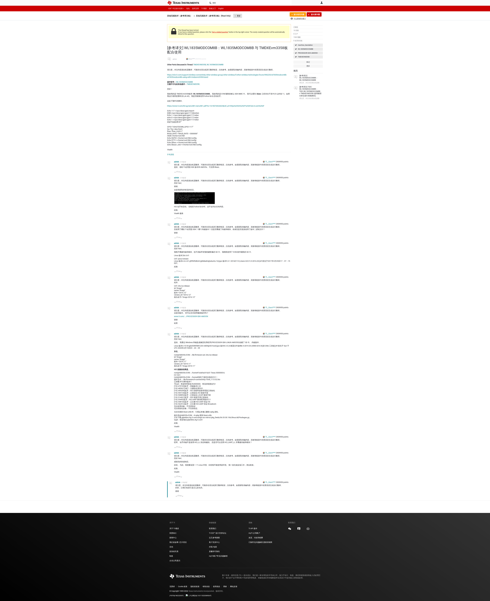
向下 (181, 172)
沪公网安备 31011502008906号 (200, 596)
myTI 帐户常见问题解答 (218, 556)
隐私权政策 (195, 586)
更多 (239, 16)
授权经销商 (267, 542)
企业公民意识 (174, 561)
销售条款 (206, 586)
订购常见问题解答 (256, 542)
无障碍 (172, 586)
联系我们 (212, 528)
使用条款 (216, 586)
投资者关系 (173, 551)
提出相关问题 (299, 14)
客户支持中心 (214, 542)
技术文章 (195, 8)
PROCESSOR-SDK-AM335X (308, 53)
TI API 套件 (253, 528)
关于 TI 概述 (174, 528)
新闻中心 (173, 538)
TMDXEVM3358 (303, 57)
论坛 (188, 8)
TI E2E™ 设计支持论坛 (217, 533)
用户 (321, 2)
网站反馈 (233, 586)
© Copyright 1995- (178, 591)
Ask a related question (220, 32)
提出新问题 (315, 14)
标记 (308, 62)
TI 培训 (204, 8)
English (221, 8)
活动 (171, 547)
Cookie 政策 (182, 586)
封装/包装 (213, 547)
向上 (175, 172)
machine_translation (305, 45)
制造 (171, 556)
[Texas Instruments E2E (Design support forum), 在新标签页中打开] (298, 530)
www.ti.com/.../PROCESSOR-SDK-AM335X (191, 316)
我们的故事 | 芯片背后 (178, 542)
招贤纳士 (173, 533)
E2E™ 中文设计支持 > (176, 8)
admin (175, 59)
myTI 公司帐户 (254, 533)
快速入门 (212, 8)
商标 (225, 586)
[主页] (185, 3)
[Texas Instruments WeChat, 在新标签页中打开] (289, 530)
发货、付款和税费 (256, 538)
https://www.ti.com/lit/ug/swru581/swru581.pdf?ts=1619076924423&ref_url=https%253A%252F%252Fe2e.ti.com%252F (215, 106)
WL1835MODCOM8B (305, 49)
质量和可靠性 (214, 551)
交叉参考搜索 (214, 538)
